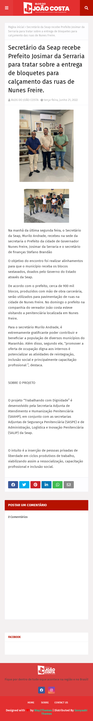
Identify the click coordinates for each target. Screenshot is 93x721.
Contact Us (61, 702)
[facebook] (41, 690)
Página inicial (16, 27)
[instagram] (51, 690)
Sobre (45, 702)
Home (31, 702)
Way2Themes (43, 710)
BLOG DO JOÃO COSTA (24, 100)
